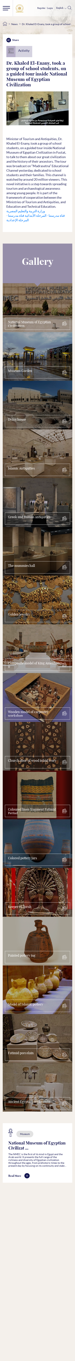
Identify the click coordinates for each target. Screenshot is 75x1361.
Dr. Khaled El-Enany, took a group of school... (47, 24)
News (14, 24)
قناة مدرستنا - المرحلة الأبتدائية (45, 215)
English (60, 8)
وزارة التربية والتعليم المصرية (25, 211)
